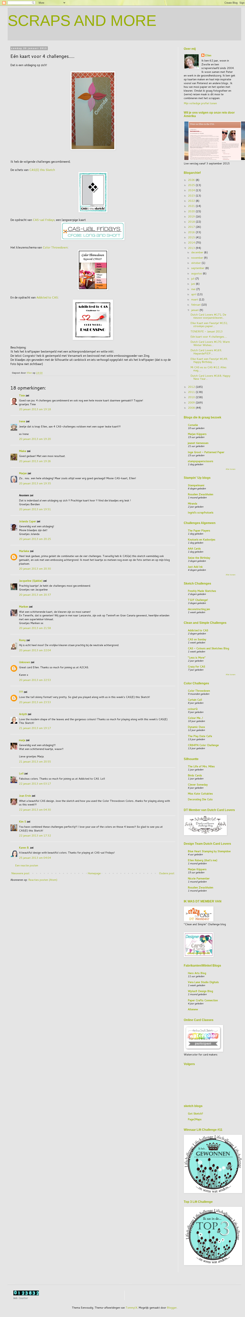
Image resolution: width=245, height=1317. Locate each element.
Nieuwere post (20, 873)
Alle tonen (230, 469)
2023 (192, 196)
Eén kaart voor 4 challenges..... (208, 337)
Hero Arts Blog (197, 973)
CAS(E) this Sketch (42, 170)
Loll (21, 773)
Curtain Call (195, 700)
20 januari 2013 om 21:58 (35, 628)
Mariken (23, 606)
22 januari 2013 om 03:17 (35, 784)
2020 (192, 211)
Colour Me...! (195, 718)
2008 (192, 408)
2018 (192, 222)
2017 (192, 227)
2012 (192, 387)
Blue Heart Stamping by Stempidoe (209, 851)
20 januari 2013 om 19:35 (35, 483)
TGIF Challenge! (198, 600)
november (197, 258)
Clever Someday (198, 784)
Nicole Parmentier (199, 878)
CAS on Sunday (197, 639)
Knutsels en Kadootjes (201, 539)
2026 (192, 180)
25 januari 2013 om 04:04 (35, 858)
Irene (22, 421)
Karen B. (24, 848)
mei (193, 289)
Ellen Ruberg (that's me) (202, 860)
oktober (196, 263)
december (197, 252)
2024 (192, 190)
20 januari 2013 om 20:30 (35, 569)
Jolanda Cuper (27, 521)
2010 (192, 397)
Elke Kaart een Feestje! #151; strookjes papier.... (209, 324)
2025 (192, 185)
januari (195, 310)
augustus (197, 273)
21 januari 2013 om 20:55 (35, 761)
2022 (192, 201)
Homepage (94, 873)
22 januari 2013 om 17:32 (35, 835)
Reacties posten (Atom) (42, 880)
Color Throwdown (55, 247)
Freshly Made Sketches (202, 591)
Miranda (192, 503)
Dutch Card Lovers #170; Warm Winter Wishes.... (210, 343)
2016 (192, 232)
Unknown (24, 662)
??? (21, 692)
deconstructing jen (199, 609)
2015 (192, 237)
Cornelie (193, 425)
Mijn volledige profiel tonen (200, 103)
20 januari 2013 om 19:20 (35, 439)
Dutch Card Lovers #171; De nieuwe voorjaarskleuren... (208, 316)
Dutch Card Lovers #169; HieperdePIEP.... (206, 351)
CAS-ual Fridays (44, 220)
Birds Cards (195, 775)
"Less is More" (197, 657)
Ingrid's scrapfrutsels (200, 512)
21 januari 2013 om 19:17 (35, 728)
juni (193, 284)
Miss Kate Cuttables (200, 793)
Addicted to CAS (47, 297)
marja (22, 740)
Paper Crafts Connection (203, 1000)
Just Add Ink (195, 567)
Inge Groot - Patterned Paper (206, 452)
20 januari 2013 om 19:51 (35, 509)
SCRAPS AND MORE (82, 20)
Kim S (22, 821)
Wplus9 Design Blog (200, 991)
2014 (192, 242)
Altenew (193, 1009)
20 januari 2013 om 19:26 (35, 461)
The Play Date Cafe (200, 736)
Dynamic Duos (196, 727)
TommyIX (131, 1308)
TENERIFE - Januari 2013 (206, 331)
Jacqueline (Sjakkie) (30, 581)
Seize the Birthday (199, 558)
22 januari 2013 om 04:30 (35, 810)
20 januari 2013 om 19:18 (35, 409)
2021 (192, 206)
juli (193, 278)
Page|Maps (195, 1119)
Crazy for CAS (196, 666)
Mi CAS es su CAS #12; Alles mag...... (208, 368)
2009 (192, 402)
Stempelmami (196, 485)
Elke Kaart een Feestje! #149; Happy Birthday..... (209, 360)
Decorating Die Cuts (200, 799)
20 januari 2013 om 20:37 (35, 595)
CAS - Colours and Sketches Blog (208, 648)
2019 (192, 216)
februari (196, 305)
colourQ (193, 709)
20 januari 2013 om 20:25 (35, 539)
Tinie (22, 395)
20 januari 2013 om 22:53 (35, 680)
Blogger (172, 1308)
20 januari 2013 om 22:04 (35, 650)
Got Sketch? (195, 1113)
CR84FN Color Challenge (203, 745)
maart (195, 299)
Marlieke (24, 551)
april (194, 294)
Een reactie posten (26, 865)
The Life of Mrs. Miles (201, 766)
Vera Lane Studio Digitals (203, 982)
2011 (192, 392)
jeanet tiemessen (198, 443)
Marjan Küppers (197, 434)
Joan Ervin (25, 796)
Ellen (208, 55)
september (198, 268)
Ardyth (23, 714)
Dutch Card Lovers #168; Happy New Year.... (210, 377)
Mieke (22, 451)
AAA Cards (194, 548)
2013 (192, 248)
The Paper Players (199, 530)
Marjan (23, 473)
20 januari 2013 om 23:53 (35, 702)
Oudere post (166, 873)
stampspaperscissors (200, 461)
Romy (22, 640)
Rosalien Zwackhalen (200, 494)
